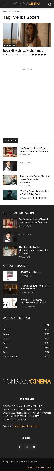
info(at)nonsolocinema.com (27, 426)
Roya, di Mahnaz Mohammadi (23, 50)
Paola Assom (8, 55)
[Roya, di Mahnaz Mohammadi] (27, 35)
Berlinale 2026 (9, 45)
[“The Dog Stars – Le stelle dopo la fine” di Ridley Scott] (10, 195)
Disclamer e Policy (43, 467)
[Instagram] (27, 447)
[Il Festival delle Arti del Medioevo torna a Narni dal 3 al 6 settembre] (10, 180)
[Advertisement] (27, 98)
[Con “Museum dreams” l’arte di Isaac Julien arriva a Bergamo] (10, 152)
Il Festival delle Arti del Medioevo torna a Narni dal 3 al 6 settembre (35, 179)
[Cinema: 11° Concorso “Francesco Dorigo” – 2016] (10, 303)
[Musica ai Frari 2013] (10, 276)
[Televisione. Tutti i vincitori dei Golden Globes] (10, 289)
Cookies (29, 467)
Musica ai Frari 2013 (30, 272)
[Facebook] (19, 447)
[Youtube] (34, 447)
